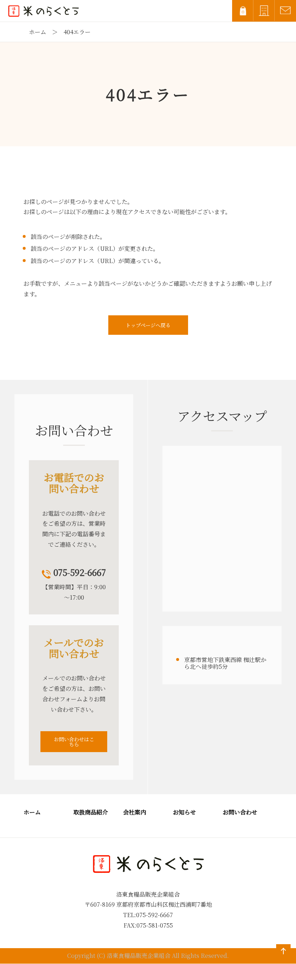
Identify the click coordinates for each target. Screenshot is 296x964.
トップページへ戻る (148, 325)
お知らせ (184, 812)
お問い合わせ (240, 812)
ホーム (37, 32)
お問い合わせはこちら (74, 742)
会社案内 (134, 812)
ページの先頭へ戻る (282, 958)
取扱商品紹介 (90, 812)
